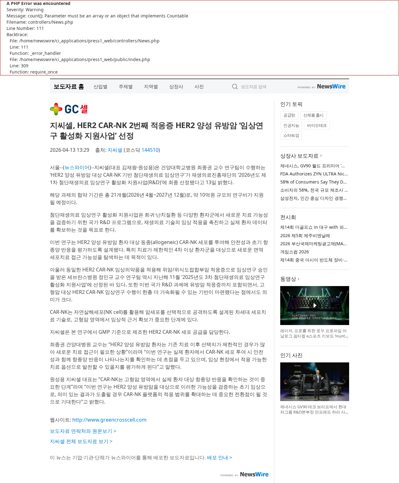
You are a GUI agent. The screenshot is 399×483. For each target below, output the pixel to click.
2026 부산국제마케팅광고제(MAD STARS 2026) (326, 243)
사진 (199, 86)
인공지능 (291, 125)
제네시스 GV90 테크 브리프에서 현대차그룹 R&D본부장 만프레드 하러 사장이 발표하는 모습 (313, 412)
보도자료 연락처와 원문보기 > (83, 431)
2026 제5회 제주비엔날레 (305, 235)
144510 (150, 149)
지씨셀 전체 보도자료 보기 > (81, 441)
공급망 (289, 115)
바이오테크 (317, 125)
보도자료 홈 (69, 86)
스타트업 (291, 135)
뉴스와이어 (77, 167)
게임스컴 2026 (294, 252)
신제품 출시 (313, 115)
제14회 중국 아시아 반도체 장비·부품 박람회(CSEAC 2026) (337, 260)
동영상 (288, 278)
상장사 (176, 86)
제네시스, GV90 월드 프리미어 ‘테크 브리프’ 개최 (327, 166)
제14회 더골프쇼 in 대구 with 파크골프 (318, 227)
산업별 (101, 86)
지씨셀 (115, 149)
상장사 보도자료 (299, 155)
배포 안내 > (219, 457)
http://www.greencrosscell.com (109, 419)
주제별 (126, 86)
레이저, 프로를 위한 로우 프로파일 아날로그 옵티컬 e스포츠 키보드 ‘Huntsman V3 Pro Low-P (313, 336)
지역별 (151, 86)
